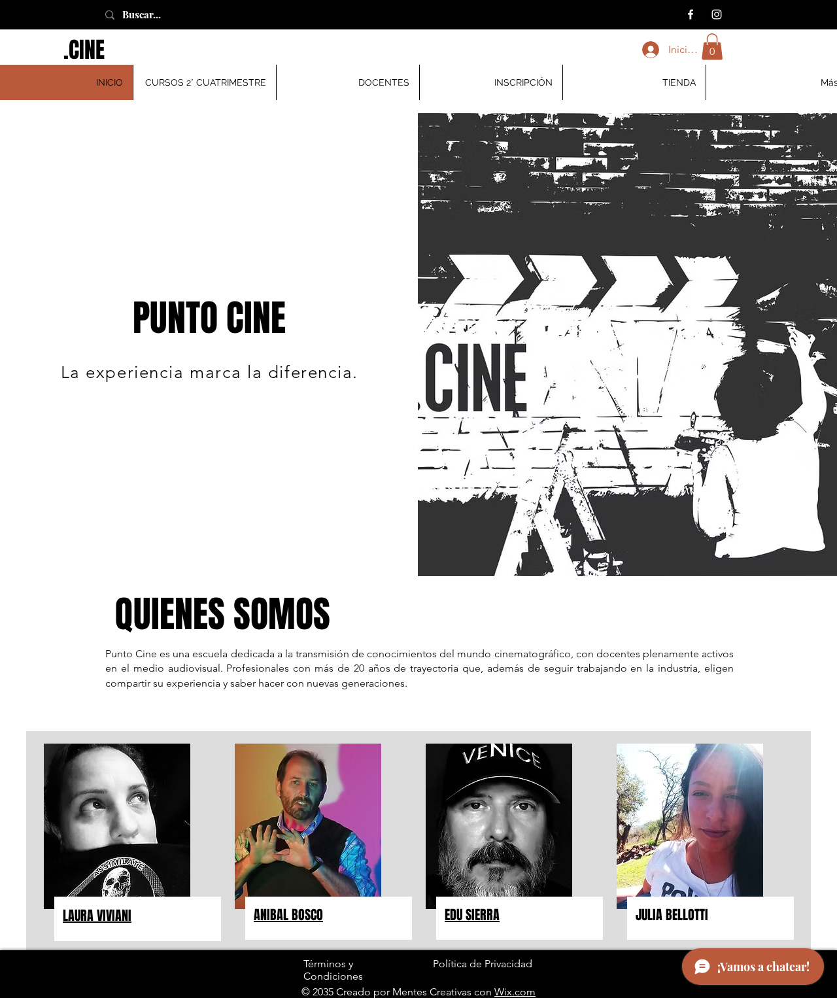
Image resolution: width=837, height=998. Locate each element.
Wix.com (515, 992)
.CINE (84, 49)
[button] (712, 46)
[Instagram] (716, 14)
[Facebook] (690, 14)
